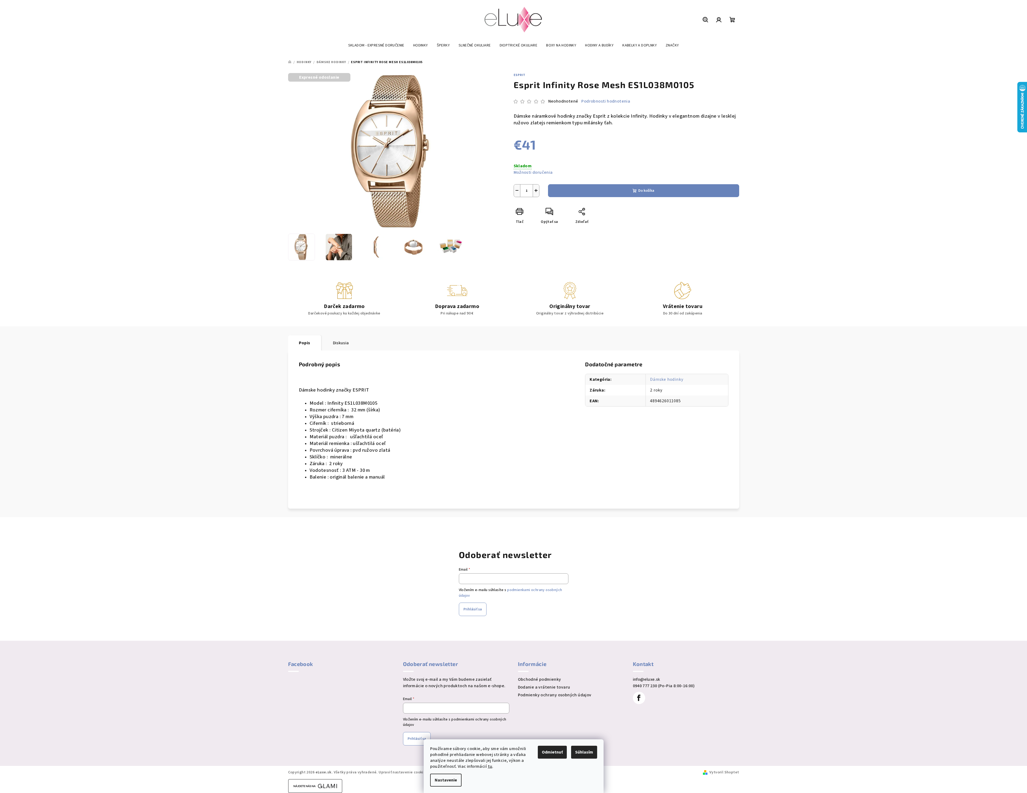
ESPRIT (520, 75)
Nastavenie (446, 780)
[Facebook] (639, 698)
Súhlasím (584, 752)
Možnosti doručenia (533, 172)
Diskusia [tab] (341, 343)
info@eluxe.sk (646, 679)
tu (490, 766)
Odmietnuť (552, 752)
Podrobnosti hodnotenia (605, 101)
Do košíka (646, 190)
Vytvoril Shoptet (724, 772)
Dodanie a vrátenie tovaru (544, 687)
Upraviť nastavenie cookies (403, 772)
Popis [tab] (304, 343)
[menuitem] (376, 45)
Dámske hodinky (666, 379)
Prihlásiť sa (472, 609)
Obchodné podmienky (539, 679)
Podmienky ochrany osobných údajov (554, 695)
